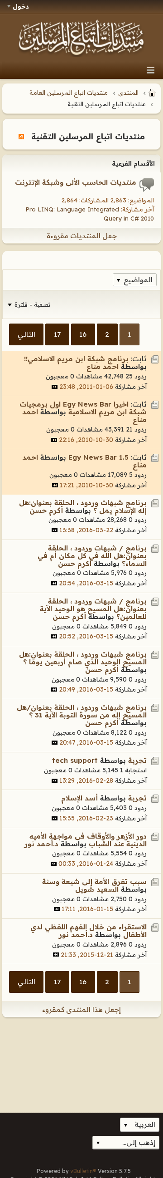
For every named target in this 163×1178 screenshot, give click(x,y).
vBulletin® (83, 1171)
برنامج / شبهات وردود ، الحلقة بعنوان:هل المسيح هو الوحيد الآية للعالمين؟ (93, 609)
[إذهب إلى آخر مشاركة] (55, 387)
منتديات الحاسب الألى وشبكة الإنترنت (75, 182)
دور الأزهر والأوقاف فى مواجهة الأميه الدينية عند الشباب (88, 840)
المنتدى (128, 92)
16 (82, 334)
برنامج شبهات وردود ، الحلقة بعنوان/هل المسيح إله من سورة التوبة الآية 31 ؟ (82, 711)
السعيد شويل (97, 889)
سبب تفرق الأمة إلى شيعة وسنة (94, 881)
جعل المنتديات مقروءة (82, 235)
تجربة (137, 760)
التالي (26, 334)
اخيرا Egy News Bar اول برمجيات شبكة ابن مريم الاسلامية (83, 408)
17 (57, 334)
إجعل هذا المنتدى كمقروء (81, 1009)
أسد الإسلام (79, 798)
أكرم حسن (46, 510)
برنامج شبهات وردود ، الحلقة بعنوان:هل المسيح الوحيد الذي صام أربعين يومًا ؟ (83, 658)
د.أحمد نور (41, 843)
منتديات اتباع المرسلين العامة (68, 92)
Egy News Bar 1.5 (98, 457)
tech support (75, 760)
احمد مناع (102, 366)
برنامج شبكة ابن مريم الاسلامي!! (76, 358)
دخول (21, 6)
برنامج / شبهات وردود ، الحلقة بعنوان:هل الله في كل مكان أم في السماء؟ (92, 556)
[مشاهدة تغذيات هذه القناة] (21, 136)
